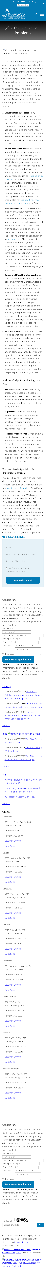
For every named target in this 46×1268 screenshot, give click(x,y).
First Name (8, 628)
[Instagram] (18, 1221)
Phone (6, 639)
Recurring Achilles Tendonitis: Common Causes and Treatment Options (23, 695)
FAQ (4, 774)
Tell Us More (8, 654)
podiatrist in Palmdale (18, 488)
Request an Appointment (18, 659)
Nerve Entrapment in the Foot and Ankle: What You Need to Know (22, 715)
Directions (10, 846)
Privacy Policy (21, 1242)
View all (6, 725)
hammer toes (14, 239)
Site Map (6, 1266)
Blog (4, 733)
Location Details (13, 841)
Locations (7, 645)
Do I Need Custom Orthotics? (20, 797)
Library (6, 686)
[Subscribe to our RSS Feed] (24, 733)
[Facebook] (15, 1221)
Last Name (8, 635)
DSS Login (17, 1266)
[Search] (40, 1225)
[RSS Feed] (26, 1221)
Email (5, 642)
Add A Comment (23, 580)
